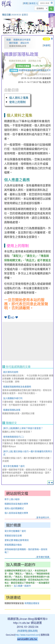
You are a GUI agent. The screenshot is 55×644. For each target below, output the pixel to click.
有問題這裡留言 (31, 603)
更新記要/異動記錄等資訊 (17, 540)
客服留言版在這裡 (13, 535)
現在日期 (6, 14)
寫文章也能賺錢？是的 (14, 465)
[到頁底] (52, 38)
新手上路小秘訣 (12, 499)
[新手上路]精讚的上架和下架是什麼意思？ (23, 428)
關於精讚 (13, 42)
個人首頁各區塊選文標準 (16, 512)
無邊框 (46, 45)
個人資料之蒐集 (18, 98)
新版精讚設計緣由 (13, 544)
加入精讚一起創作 (22, 585)
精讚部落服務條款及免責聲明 (17, 386)
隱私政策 (32, 630)
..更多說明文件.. (42, 517)
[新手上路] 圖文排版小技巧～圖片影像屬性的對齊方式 (27, 453)
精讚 (26, 3)
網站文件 (24, 42)
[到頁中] (52, 482)
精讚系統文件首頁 (22, 39)
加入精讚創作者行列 (12, 398)
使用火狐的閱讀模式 (14, 508)
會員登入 (33, 3)
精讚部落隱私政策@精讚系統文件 (35, 70)
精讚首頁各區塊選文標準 (16, 503)
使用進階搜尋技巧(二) (13, 436)
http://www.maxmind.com (27, 634)
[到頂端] (49, 482)
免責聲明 (22, 630)
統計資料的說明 (10, 371)
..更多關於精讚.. (42, 556)
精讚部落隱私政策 (11, 409)
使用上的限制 (17, 102)
